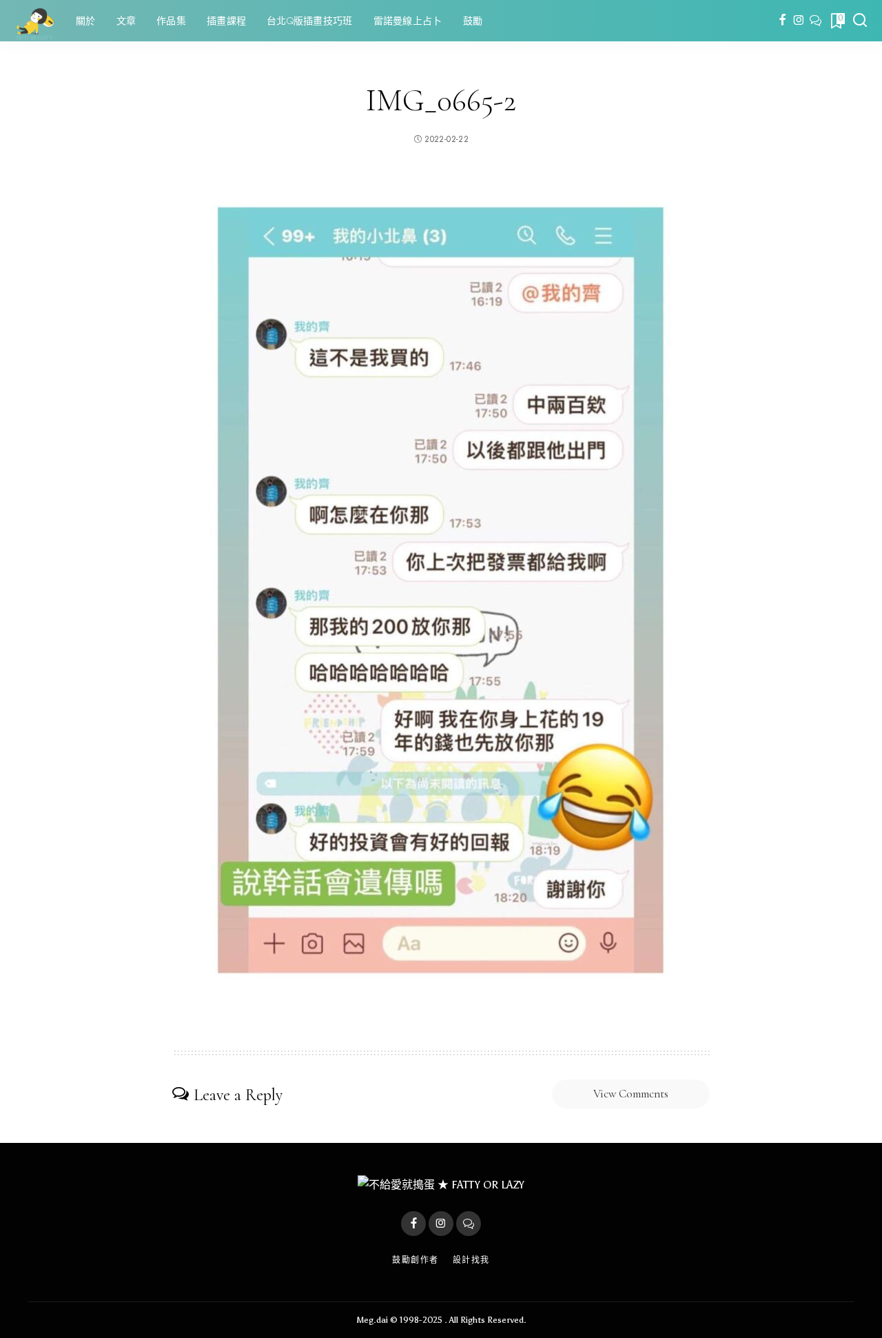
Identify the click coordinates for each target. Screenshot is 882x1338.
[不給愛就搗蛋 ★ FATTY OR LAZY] (34, 20)
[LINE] (815, 20)
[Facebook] (782, 20)
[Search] (860, 20)
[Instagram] (799, 20)
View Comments (630, 1093)
